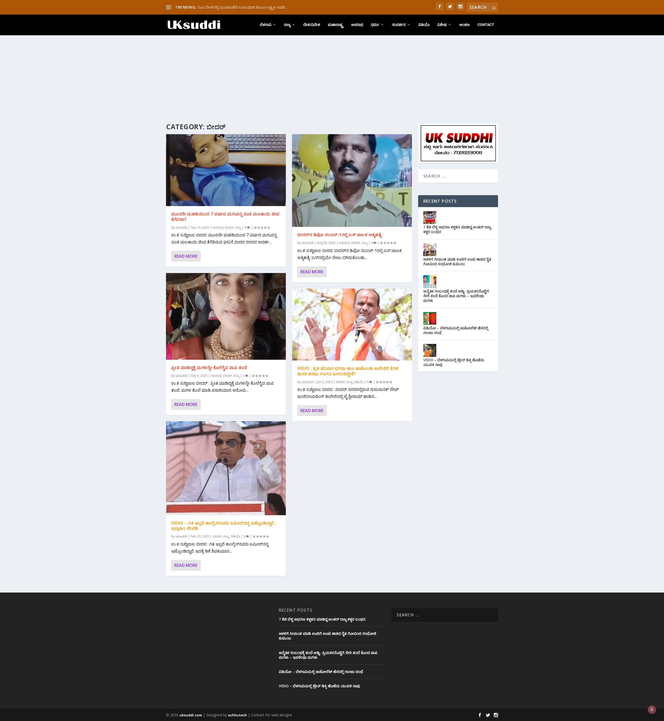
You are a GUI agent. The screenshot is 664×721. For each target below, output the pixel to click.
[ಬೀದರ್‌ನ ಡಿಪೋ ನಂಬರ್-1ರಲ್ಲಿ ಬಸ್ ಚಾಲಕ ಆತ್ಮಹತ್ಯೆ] (352, 180)
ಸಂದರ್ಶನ (399, 25)
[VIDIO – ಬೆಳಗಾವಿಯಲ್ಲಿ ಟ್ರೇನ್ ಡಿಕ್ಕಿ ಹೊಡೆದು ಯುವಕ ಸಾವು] (429, 350)
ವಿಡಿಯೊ (424, 25)
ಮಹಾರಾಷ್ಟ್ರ (335, 25)
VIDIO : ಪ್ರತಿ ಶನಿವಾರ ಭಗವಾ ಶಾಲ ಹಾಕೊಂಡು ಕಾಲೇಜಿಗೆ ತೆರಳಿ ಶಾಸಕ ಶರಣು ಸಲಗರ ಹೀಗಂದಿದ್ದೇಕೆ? (348, 371)
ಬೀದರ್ (229, 227)
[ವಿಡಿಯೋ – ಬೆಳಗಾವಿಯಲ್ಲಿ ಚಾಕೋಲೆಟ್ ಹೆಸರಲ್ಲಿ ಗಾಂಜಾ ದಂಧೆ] (429, 318)
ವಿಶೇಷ (442, 25)
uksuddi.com (190, 715)
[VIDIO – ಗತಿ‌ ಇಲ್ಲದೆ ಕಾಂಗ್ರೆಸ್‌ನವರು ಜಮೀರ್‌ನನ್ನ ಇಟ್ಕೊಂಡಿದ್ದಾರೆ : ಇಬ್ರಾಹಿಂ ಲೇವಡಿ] (226, 468)
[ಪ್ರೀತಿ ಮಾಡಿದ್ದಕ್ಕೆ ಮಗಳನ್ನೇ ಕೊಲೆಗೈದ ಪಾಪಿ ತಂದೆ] (226, 316)
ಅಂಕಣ (464, 25)
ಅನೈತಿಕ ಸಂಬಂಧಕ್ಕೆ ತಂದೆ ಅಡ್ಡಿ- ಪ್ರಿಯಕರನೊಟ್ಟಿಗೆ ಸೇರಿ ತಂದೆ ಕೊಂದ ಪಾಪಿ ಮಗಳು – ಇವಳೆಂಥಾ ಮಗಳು (456, 296)
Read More (185, 256)
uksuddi (181, 227)
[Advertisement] (332, 74)
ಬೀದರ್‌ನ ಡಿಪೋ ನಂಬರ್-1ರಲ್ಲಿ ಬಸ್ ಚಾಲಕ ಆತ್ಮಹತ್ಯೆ (339, 234)
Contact (486, 25)
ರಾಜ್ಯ (287, 25)
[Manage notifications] (652, 709)
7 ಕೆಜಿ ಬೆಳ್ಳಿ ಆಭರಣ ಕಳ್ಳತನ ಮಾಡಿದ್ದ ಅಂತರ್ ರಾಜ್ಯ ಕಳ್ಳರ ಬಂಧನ (457, 229)
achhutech (237, 715)
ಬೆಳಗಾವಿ (265, 25)
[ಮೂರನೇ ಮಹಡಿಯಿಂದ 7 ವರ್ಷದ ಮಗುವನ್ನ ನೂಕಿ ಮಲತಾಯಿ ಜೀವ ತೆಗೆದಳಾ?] (226, 170)
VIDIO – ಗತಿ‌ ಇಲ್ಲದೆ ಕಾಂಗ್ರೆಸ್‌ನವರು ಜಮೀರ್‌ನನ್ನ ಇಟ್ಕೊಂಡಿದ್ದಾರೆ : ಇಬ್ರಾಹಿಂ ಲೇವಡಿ (223, 525)
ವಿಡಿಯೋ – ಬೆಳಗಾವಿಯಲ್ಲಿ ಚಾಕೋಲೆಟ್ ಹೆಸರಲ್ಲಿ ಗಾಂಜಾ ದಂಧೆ (455, 330)
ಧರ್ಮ (375, 25)
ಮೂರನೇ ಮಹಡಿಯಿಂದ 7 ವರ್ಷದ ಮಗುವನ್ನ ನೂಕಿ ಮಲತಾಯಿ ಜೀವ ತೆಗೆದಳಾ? (225, 216)
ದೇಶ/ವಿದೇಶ (311, 25)
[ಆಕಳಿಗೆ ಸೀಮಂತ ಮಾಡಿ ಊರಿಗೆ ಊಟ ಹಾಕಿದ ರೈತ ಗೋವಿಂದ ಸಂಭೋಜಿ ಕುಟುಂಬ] (429, 249)
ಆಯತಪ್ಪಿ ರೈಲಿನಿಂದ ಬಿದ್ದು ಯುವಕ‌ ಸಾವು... (226, 7)
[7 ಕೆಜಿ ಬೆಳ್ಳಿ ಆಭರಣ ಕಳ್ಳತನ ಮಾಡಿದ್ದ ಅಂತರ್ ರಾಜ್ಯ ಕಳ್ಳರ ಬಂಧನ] (429, 217)
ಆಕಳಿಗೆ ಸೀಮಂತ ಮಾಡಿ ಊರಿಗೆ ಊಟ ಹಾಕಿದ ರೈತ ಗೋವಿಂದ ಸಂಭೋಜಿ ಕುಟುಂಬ (457, 261)
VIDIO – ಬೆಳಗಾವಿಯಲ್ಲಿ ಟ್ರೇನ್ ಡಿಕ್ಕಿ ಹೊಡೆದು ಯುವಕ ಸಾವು (453, 362)
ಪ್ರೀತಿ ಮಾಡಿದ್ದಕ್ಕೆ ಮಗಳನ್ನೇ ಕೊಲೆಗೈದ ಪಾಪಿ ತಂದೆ (209, 367)
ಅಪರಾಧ (357, 25)
